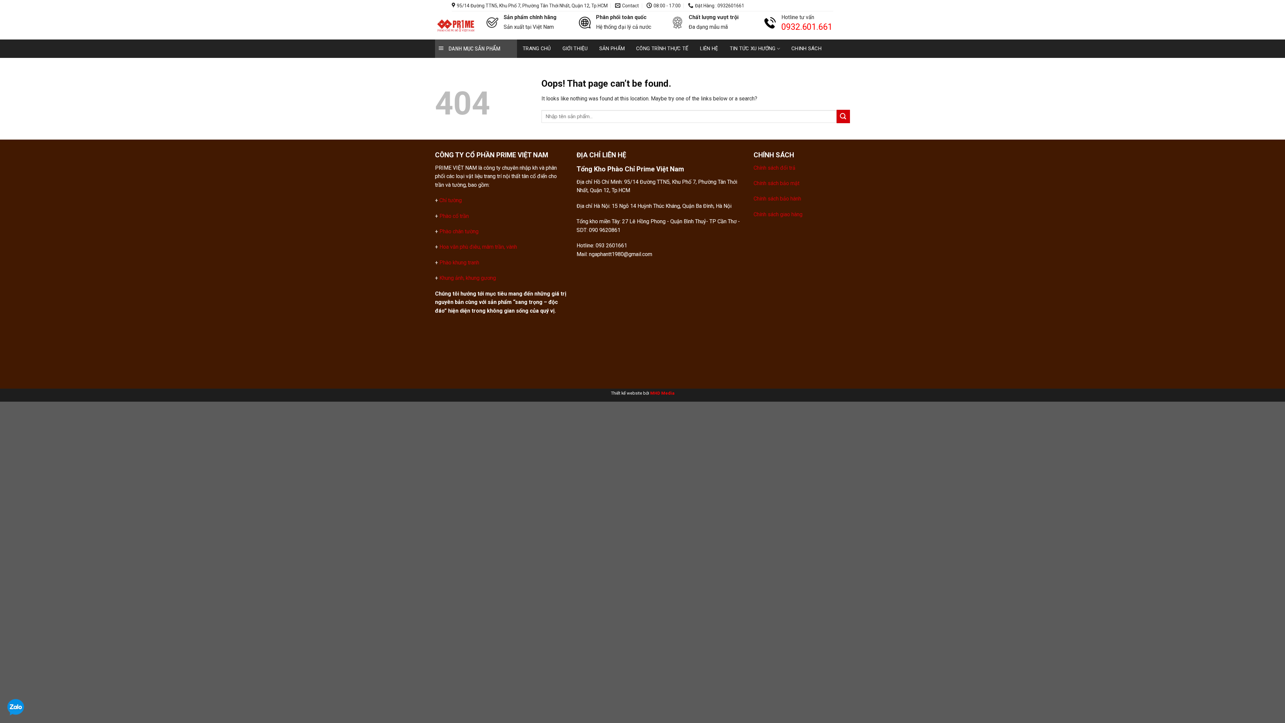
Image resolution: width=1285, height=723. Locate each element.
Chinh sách (806, 49)
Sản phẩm (612, 49)
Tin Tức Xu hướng (753, 49)
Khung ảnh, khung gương (467, 278)
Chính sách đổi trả (774, 168)
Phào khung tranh (459, 262)
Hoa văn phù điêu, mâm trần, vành (477, 247)
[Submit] (843, 116)
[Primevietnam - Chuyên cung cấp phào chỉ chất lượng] (456, 25)
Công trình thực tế (662, 49)
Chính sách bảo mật (776, 183)
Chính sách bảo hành (777, 198)
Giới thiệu (575, 49)
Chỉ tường (450, 200)
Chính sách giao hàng (778, 214)
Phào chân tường (459, 231)
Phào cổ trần (454, 216)
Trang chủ (537, 49)
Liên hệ (709, 49)
